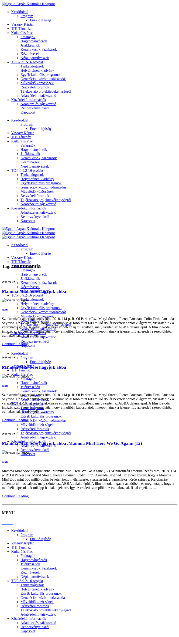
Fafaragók (28, 37)
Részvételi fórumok (35, 87)
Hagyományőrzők (34, 41)
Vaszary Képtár (22, 24)
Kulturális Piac (22, 33)
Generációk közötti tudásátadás (43, 79)
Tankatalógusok (32, 66)
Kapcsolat (28, 112)
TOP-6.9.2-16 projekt (27, 62)
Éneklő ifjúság (40, 20)
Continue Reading (15, 344)
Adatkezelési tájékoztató (38, 104)
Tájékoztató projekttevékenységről (46, 91)
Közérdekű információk (28, 100)
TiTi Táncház (21, 28)
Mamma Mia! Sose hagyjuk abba (34, 291)
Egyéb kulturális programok (41, 75)
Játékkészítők (30, 45)
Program (27, 16)
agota (5, 309)
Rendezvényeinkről (35, 108)
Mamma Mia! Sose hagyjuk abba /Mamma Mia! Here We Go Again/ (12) (72, 443)
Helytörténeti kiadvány (37, 70)
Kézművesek (30, 54)
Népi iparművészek (35, 58)
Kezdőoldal (19, 12)
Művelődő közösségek (37, 83)
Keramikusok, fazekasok (39, 49)
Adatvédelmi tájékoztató (38, 96)
